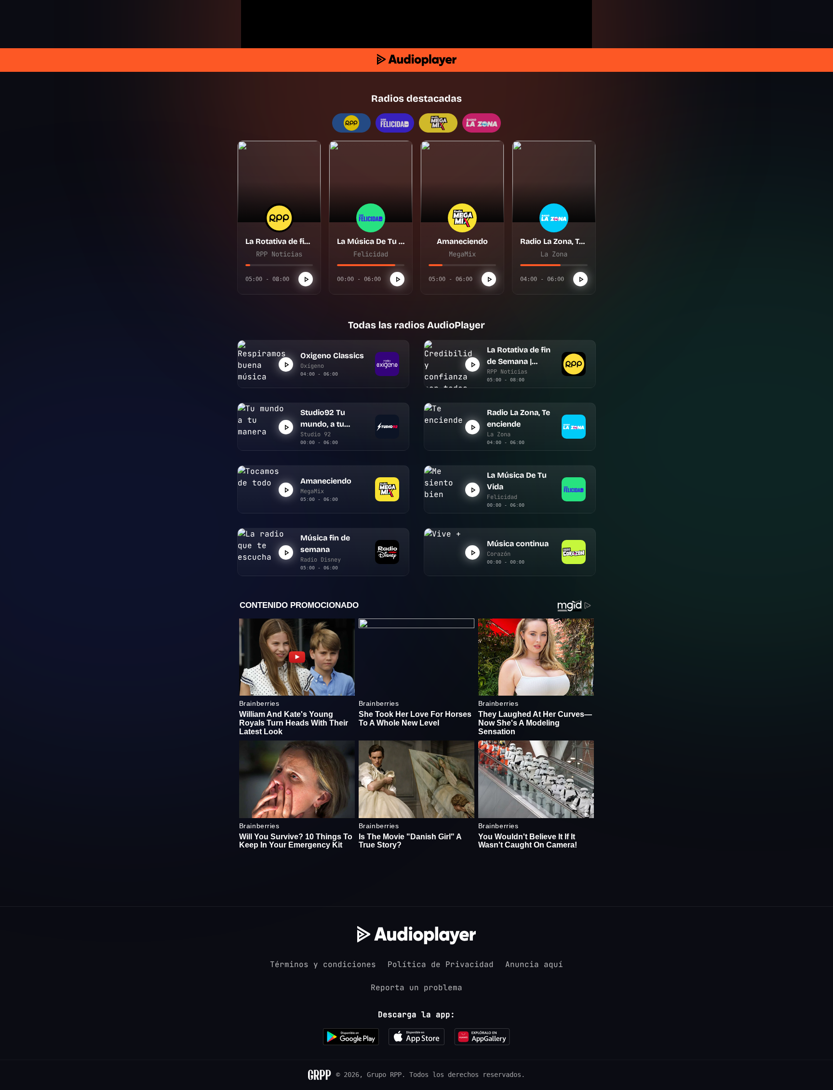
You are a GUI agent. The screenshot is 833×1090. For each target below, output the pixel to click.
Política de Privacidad (441, 964)
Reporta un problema (416, 987)
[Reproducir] (305, 279)
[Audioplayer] (417, 60)
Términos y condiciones (323, 964)
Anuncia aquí (534, 964)
